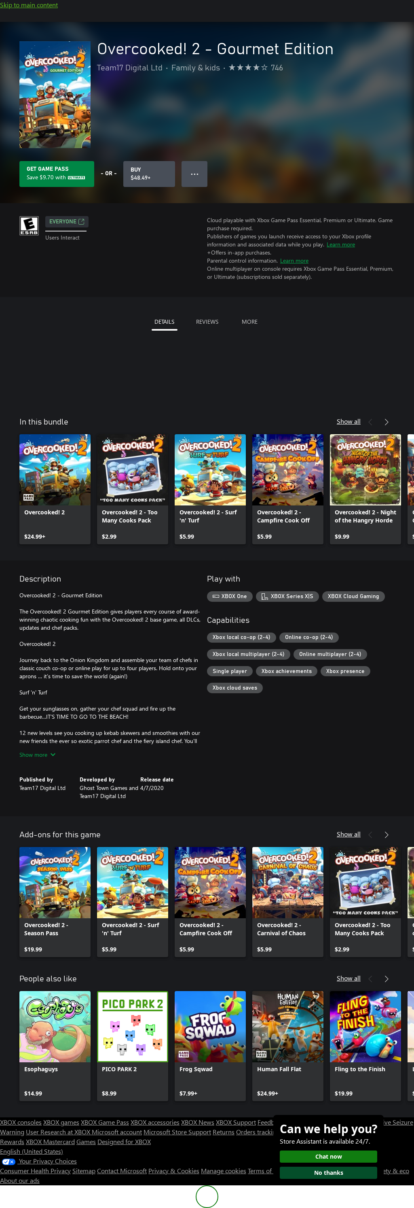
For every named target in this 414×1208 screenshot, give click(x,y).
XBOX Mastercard (50, 1141)
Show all (349, 421)
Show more (33, 754)
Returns (223, 1131)
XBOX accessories (155, 1122)
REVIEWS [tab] (207, 321)
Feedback (271, 1122)
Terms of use (265, 1170)
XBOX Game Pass (105, 1122)
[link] (55, 489)
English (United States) (31, 1151)
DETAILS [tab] (164, 321)
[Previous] (370, 422)
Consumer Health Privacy (35, 1170)
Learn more (341, 244)
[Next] (386, 422)
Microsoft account (117, 1131)
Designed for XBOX (124, 1141)
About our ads (20, 1180)
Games (86, 1141)
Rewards (12, 1141)
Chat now (328, 1156)
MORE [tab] (250, 321)
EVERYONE (62, 222)
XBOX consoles (21, 1122)
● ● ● (195, 174)
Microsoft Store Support (177, 1131)
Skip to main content (29, 4)
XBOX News (197, 1122)
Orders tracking (258, 1131)
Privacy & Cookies (173, 1170)
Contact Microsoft (122, 1170)
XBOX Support (236, 1122)
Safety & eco (391, 1170)
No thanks (328, 1172)
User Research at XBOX (59, 1131)
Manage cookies (223, 1170)
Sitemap (83, 1170)
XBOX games (61, 1122)
